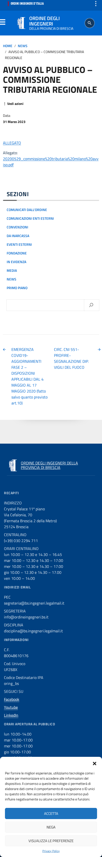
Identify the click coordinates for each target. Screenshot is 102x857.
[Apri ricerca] (90, 23)
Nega (51, 827)
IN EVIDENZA (16, 262)
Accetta (51, 813)
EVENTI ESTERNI (19, 244)
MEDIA (12, 270)
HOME (7, 46)
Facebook (11, 699)
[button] (94, 763)
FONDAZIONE (17, 253)
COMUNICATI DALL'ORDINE (27, 210)
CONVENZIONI (17, 227)
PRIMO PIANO (17, 288)
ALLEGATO (12, 143)
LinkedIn (11, 715)
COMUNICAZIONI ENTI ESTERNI (30, 218)
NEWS (22, 46)
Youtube (11, 707)
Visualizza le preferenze (51, 841)
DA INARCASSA (18, 236)
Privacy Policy (51, 851)
